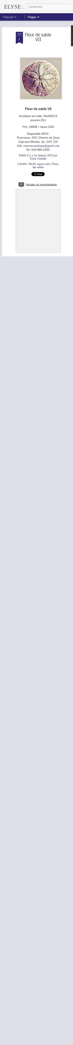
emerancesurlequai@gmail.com (41, 145)
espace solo (43, 164)
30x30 (31, 164)
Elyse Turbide (38, 158)
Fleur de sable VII (38, 37)
